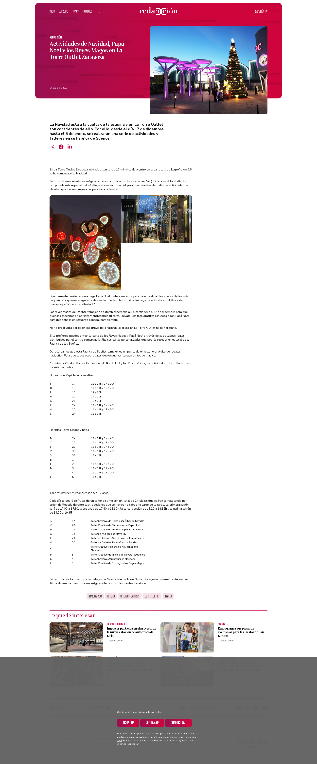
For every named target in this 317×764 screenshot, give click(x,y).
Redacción (56, 37)
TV (261, 11)
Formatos (87, 11)
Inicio (52, 11)
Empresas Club (95, 596)
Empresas (63, 11)
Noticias (111, 596)
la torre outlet (152, 596)
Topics (75, 11)
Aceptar (128, 722)
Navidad (168, 596)
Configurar (178, 722)
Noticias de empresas (130, 596)
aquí (119, 740)
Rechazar (152, 722)
